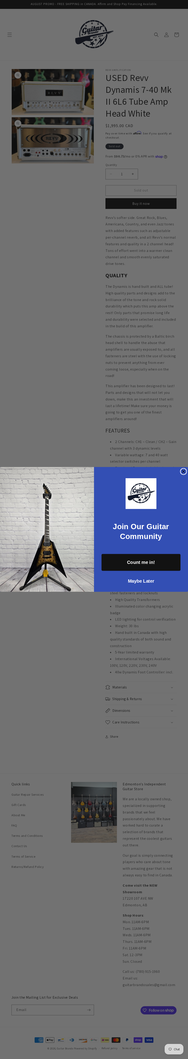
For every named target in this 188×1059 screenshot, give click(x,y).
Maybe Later (141, 581)
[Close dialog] (183, 472)
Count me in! (141, 562)
